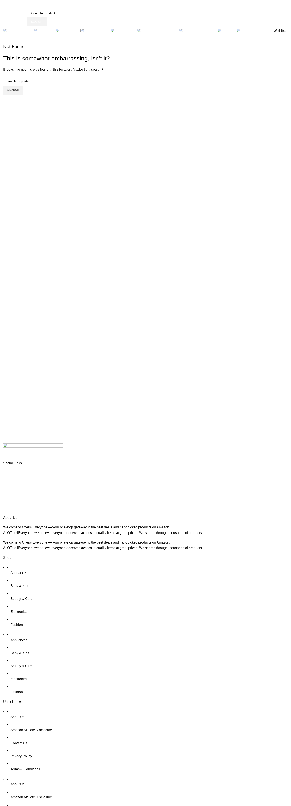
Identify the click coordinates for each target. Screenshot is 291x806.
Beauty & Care (21, 599)
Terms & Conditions (25, 769)
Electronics (18, 612)
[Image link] (33, 451)
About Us (17, 717)
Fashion (16, 625)
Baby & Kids (19, 586)
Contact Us (18, 743)
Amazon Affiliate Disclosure (31, 730)
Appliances (18, 573)
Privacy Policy (21, 756)
